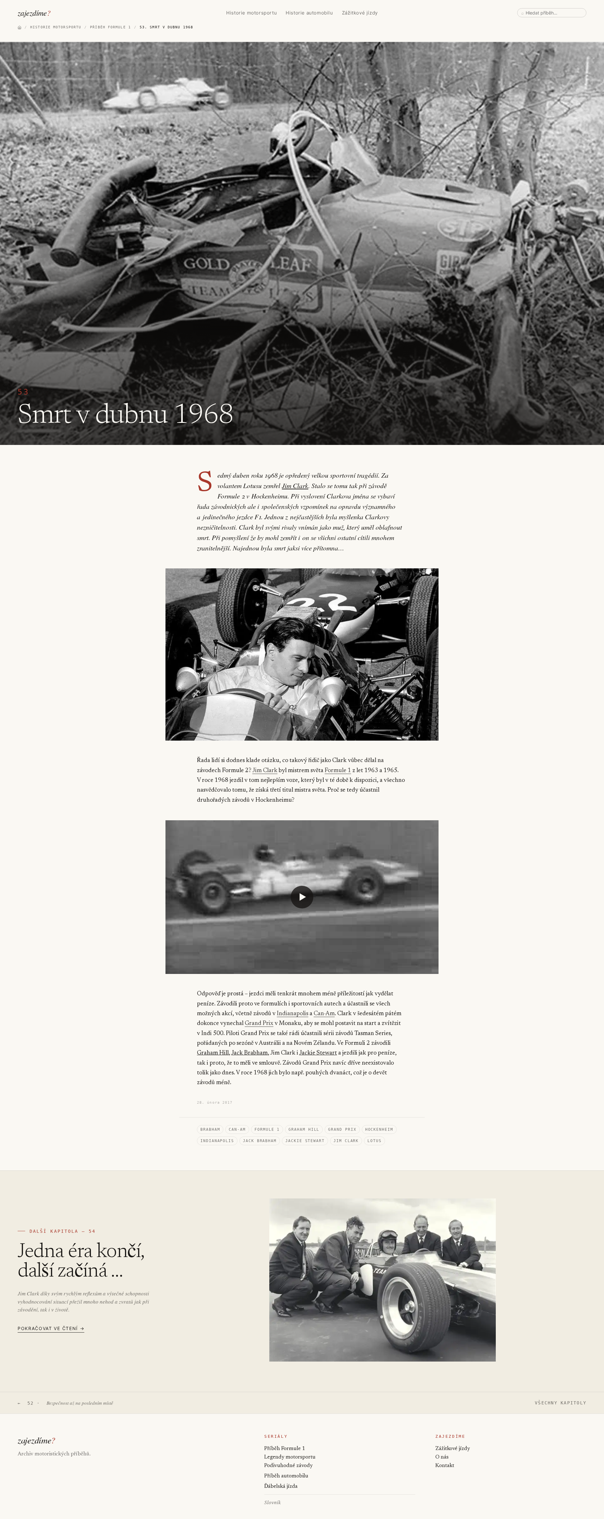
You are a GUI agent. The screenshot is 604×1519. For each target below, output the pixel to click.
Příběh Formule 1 (284, 1449)
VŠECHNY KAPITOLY (560, 1402)
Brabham (210, 1129)
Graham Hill (213, 1053)
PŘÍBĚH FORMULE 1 (110, 27)
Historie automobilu (309, 13)
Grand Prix (259, 1024)
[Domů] (19, 27)
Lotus (374, 1141)
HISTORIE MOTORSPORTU (55, 27)
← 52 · (65, 1403)
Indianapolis (292, 1014)
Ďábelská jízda (281, 1486)
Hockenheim (379, 1129)
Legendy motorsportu (290, 1457)
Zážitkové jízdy (360, 13)
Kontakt (444, 1466)
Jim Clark (295, 485)
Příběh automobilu (286, 1476)
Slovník (272, 1502)
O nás (442, 1457)
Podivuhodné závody (288, 1466)
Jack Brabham (249, 1053)
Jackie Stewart (318, 1053)
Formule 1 (338, 771)
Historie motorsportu (251, 13)
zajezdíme (34, 13)
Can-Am (324, 1014)
